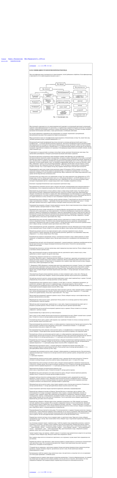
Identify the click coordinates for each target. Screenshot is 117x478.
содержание (33, 65)
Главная (3, 59)
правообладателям (15, 61)
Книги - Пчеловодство (15, 59)
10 (50, 65)
